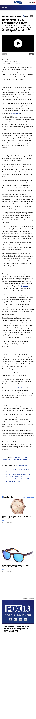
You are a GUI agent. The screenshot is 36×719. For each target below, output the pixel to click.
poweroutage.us (15, 113)
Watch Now (31, 2)
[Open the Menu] (3, 2)
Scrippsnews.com (21, 465)
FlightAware (24, 286)
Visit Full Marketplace (28, 497)
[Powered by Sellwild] (31, 598)
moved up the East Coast (17, 388)
